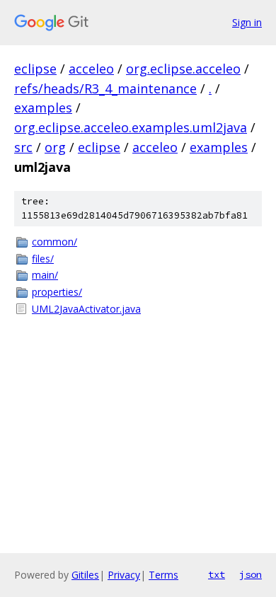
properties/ (57, 291)
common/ (54, 241)
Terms (163, 574)
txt (216, 574)
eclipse (35, 68)
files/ (43, 258)
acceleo (91, 68)
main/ (45, 275)
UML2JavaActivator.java (86, 308)
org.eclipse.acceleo (183, 68)
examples (43, 107)
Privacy (124, 574)
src (23, 147)
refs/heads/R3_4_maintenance (105, 88)
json (250, 574)
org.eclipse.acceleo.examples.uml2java (130, 127)
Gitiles (85, 574)
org (55, 147)
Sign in (247, 22)
